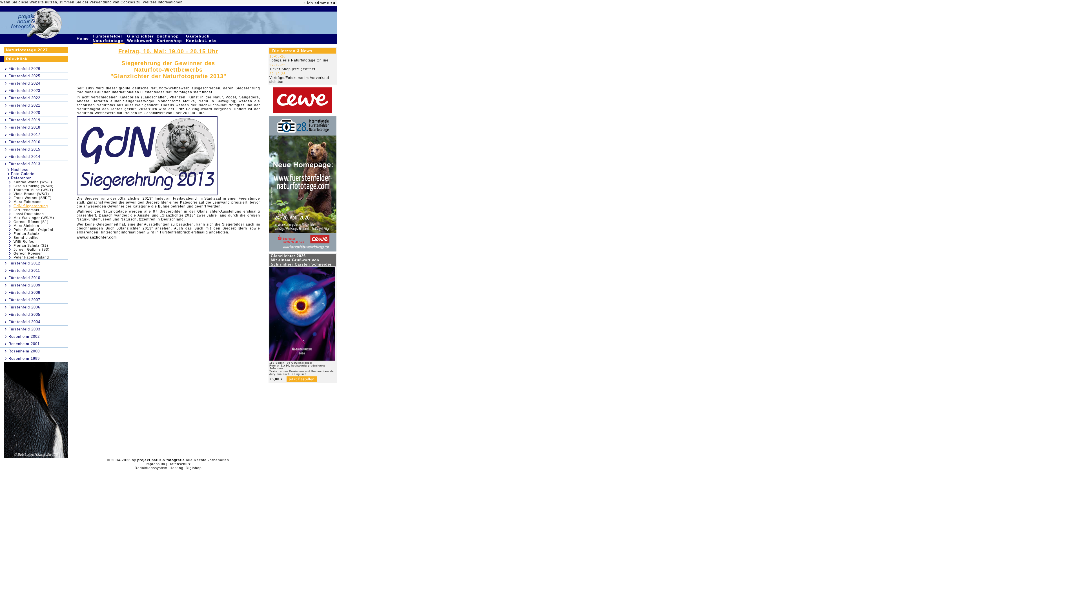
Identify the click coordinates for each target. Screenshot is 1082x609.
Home (83, 38)
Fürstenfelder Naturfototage (109, 38)
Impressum (155, 464)
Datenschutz (179, 464)
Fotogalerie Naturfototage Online (299, 60)
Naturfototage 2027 (27, 50)
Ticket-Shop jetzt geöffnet (292, 69)
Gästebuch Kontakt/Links (202, 38)
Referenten (21, 178)
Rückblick (17, 59)
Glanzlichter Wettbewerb (140, 38)
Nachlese (19, 169)
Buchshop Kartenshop (170, 38)
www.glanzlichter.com (97, 237)
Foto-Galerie (22, 174)
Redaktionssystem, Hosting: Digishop (168, 468)
